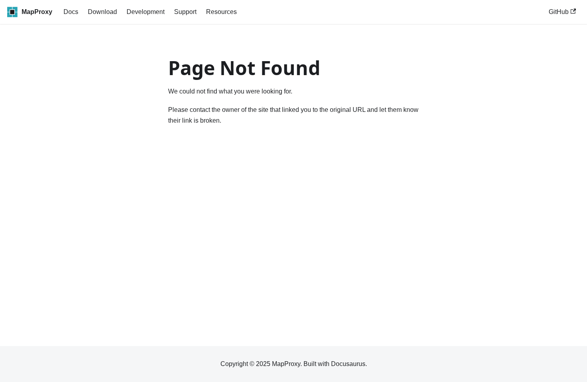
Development (146, 11)
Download (102, 11)
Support (185, 11)
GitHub (559, 11)
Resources (221, 11)
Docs (70, 11)
